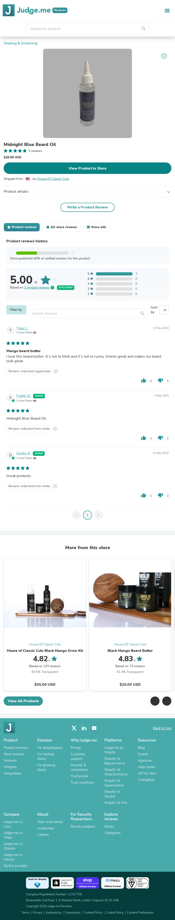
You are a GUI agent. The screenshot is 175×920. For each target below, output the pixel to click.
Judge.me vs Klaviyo (13, 857)
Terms (25, 913)
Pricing (76, 747)
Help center (146, 767)
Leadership (45, 828)
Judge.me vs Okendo (13, 846)
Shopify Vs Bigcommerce (114, 761)
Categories (112, 833)
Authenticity (53, 913)
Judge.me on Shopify (113, 750)
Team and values (50, 822)
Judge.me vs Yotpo (13, 835)
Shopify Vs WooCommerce (116, 772)
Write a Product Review (87, 207)
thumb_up (143, 380)
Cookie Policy (115, 913)
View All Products (23, 701)
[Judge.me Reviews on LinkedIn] (84, 728)
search (144, 28)
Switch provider (15, 865)
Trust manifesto (82, 782)
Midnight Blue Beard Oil (30, 144)
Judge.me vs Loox (13, 824)
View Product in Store (87, 168)
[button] (155, 701)
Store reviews (14, 754)
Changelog (146, 779)
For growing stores (46, 767)
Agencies (145, 760)
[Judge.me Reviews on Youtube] (94, 728)
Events (143, 754)
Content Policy (93, 913)
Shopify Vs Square (112, 794)
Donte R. (23, 453)
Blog (141, 747)
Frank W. (23, 395)
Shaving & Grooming (20, 43)
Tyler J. (22, 328)
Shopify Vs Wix (115, 802)
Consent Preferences (140, 913)
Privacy (37, 913)
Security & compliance (79, 767)
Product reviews (16, 747)
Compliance (72, 913)
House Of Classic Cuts (53, 179)
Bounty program (83, 826)
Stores (109, 826)
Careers (43, 834)
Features (10, 760)
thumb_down (160, 380)
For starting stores (45, 756)
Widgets (10, 767)
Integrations (12, 773)
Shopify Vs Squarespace (114, 783)
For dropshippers (50, 747)
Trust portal (79, 776)
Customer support (78, 756)
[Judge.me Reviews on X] (74, 728)
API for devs (147, 773)
